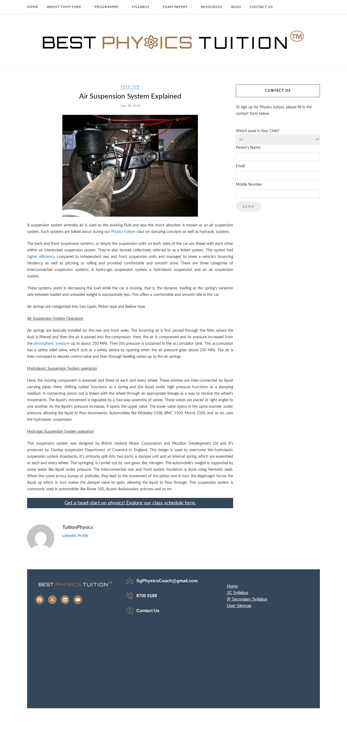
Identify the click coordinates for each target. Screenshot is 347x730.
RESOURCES (212, 6)
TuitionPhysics (77, 527)
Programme (106, 6)
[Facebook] (39, 599)
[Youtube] (77, 599)
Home (32, 6)
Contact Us (261, 6)
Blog (236, 6)
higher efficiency (40, 257)
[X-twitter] (52, 599)
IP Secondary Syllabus (247, 599)
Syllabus (141, 6)
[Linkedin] (65, 599)
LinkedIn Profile (75, 536)
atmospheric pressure (51, 344)
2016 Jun (130, 86)
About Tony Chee (64, 6)
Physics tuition (123, 232)
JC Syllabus (237, 592)
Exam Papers (175, 6)
